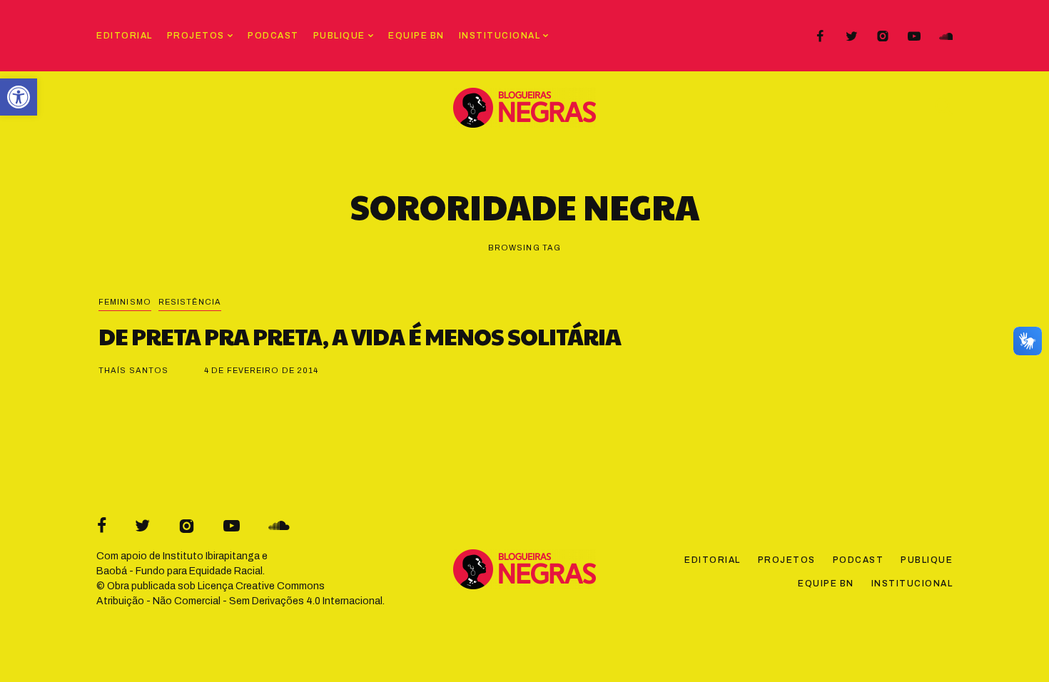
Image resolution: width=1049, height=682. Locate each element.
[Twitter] (851, 36)
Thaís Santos (133, 370)
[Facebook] (820, 36)
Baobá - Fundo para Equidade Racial (179, 571)
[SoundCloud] (945, 36)
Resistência (189, 301)
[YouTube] (914, 36)
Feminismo (124, 301)
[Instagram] (882, 36)
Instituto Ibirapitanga (211, 556)
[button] (18, 97)
